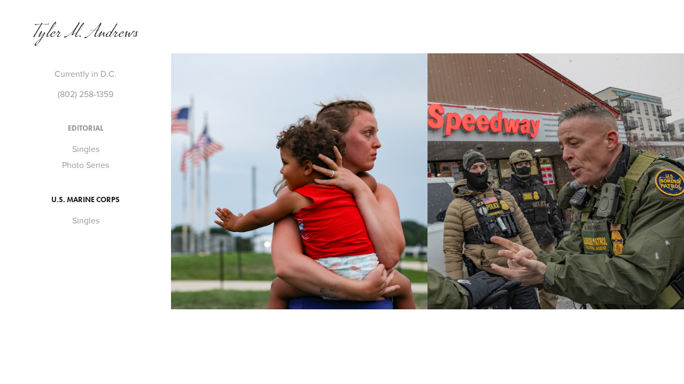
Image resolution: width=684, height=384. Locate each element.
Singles (85, 149)
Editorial (85, 128)
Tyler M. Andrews (85, 34)
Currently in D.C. (85, 73)
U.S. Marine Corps (85, 199)
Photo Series (85, 165)
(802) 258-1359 (85, 94)
